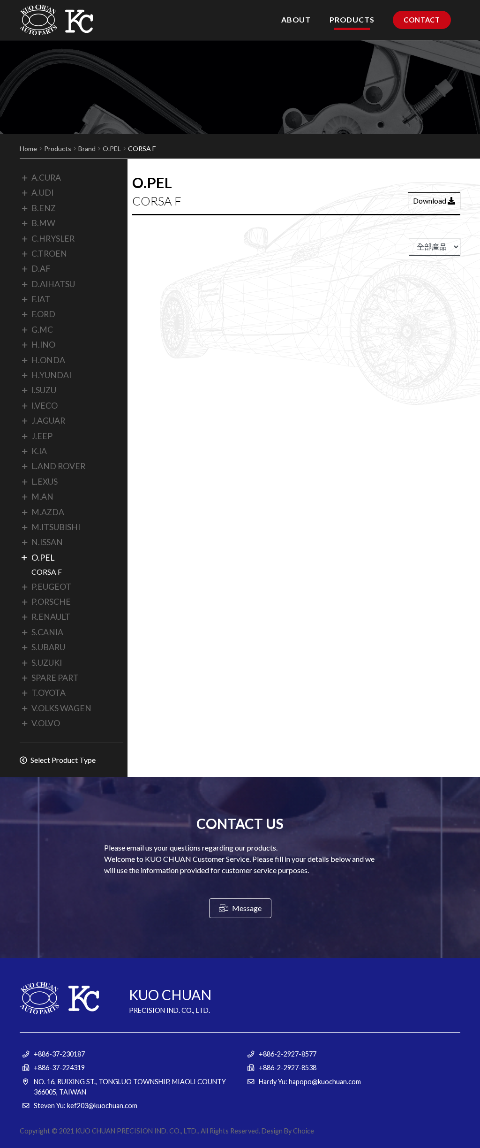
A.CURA (46, 177)
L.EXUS (44, 482)
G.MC (42, 330)
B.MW (43, 223)
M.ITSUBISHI (55, 527)
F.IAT (40, 299)
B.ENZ (43, 208)
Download (430, 200)
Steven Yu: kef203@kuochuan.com (85, 1106)
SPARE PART (55, 678)
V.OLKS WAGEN (61, 708)
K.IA (39, 451)
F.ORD (43, 314)
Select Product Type (62, 759)
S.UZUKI (46, 663)
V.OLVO (45, 723)
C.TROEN (49, 253)
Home (28, 148)
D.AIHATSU (53, 284)
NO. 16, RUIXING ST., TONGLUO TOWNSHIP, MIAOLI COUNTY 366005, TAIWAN (130, 1087)
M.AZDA (47, 512)
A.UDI (42, 193)
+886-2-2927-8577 (287, 1054)
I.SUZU (43, 390)
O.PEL (112, 148)
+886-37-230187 (59, 1054)
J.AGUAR (48, 421)
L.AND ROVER (58, 466)
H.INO (43, 345)
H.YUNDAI (51, 375)
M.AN (42, 497)
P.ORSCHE (51, 602)
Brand (87, 148)
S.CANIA (47, 632)
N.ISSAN (47, 542)
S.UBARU (48, 647)
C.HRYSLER (53, 238)
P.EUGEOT (51, 587)
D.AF (40, 269)
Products (57, 148)
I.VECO (44, 406)
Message (246, 908)
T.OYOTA (48, 693)
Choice (303, 1131)
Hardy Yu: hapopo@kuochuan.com (310, 1082)
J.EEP (41, 436)
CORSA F (46, 572)
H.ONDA (48, 360)
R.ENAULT (50, 617)
